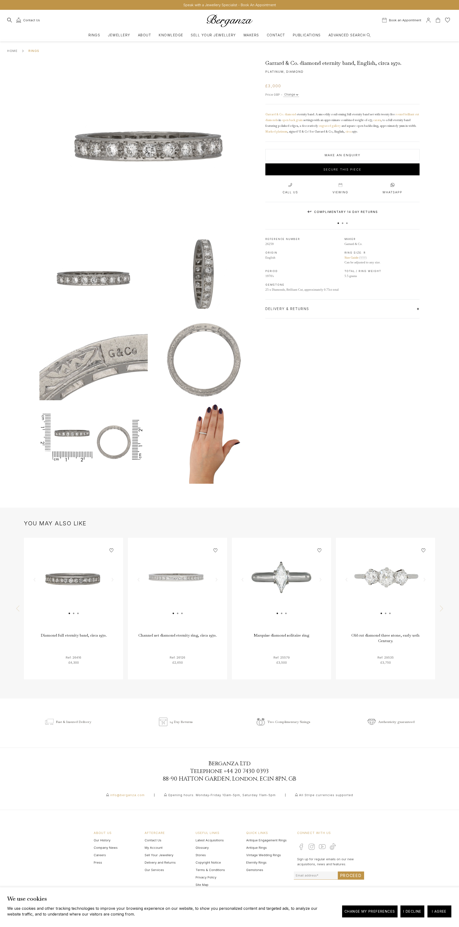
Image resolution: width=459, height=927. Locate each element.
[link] (73, 587)
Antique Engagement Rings (266, 840)
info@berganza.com (127, 795)
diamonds (271, 120)
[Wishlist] (447, 19)
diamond (290, 114)
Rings (94, 35)
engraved (325, 126)
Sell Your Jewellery (213, 35)
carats (377, 120)
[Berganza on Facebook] (301, 847)
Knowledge (171, 35)
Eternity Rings (256, 862)
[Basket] (438, 19)
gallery (336, 126)
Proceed (351, 875)
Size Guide (351, 257)
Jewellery (119, 35)
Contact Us (153, 840)
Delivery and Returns (160, 862)
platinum (281, 131)
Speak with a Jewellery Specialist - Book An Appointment (229, 5)
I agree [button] (439, 911)
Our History (102, 840)
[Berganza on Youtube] (322, 847)
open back (288, 120)
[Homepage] (229, 20)
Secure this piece (342, 169)
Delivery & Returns (288, 309)
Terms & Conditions (210, 870)
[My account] (428, 19)
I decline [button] (412, 911)
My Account (154, 847)
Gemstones (254, 870)
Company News (106, 847)
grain (299, 120)
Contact (276, 35)
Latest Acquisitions (210, 840)
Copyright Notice (208, 862)
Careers (100, 855)
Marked (270, 131)
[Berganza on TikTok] (333, 846)
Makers (251, 35)
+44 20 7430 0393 (246, 771)
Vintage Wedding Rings (263, 855)
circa (348, 131)
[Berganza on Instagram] (312, 847)
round (400, 114)
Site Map (202, 885)
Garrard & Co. (274, 114)
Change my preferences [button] (369, 911)
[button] (338, 220)
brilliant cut (411, 114)
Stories (201, 855)
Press (98, 862)
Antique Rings (256, 847)
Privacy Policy (206, 877)
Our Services (154, 870)
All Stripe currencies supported (326, 795)
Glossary (202, 847)
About (144, 35)
